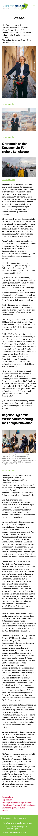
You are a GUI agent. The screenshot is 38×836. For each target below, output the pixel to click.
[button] (34, 6)
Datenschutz (7, 797)
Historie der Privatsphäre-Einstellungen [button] (19, 805)
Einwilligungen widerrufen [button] (13, 808)
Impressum (7, 800)
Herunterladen (8, 104)
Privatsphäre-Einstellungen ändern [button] (17, 802)
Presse (5, 810)
